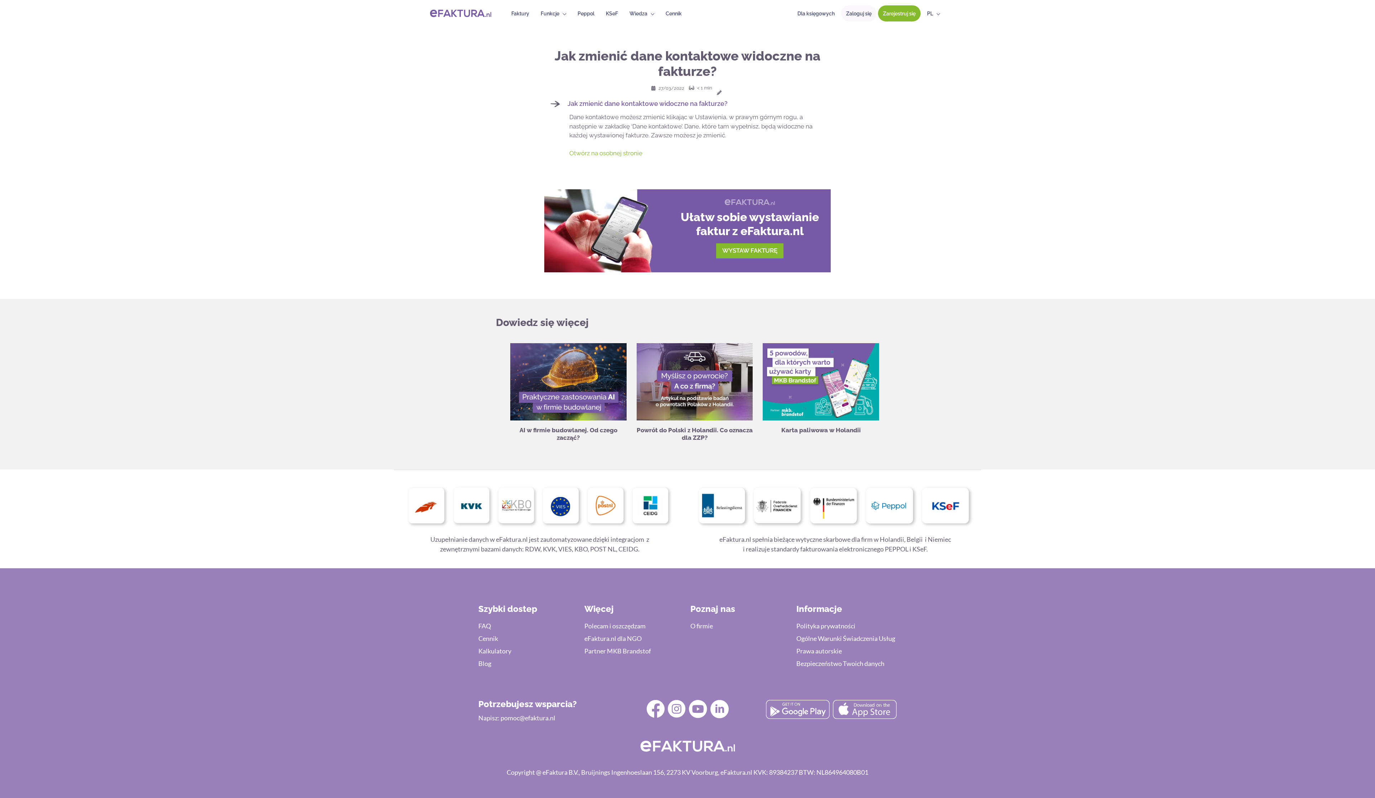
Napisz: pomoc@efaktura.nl (516, 718)
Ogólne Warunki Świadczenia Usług (845, 638)
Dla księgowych (816, 13)
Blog (484, 663)
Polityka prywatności (825, 626)
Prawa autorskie (819, 651)
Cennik (674, 13)
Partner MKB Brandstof (617, 651)
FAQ (484, 626)
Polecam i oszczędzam (615, 626)
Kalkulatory (494, 651)
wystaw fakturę (749, 250)
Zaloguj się (859, 13)
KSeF (612, 13)
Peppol (586, 13)
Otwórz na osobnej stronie (605, 153)
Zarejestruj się (899, 13)
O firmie (701, 626)
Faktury (520, 13)
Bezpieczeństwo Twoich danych (840, 663)
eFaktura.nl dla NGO (613, 638)
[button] (687, 104)
